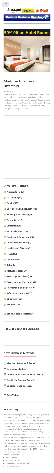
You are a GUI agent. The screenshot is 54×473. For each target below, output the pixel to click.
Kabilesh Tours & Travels (21, 380)
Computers (13, 220)
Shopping (12, 298)
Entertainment (15, 231)
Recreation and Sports (19, 287)
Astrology (12, 197)
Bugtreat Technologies (20, 385)
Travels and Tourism (18, 313)
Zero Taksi (13, 395)
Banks (10, 203)
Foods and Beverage (18, 237)
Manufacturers (15, 270)
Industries (12, 259)
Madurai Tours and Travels (22, 363)
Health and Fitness (17, 248)
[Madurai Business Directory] (27, 18)
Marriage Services (17, 276)
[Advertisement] (27, 149)
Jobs (9, 265)
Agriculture (13, 191)
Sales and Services (17, 293)
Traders (11, 304)
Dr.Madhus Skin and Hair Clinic (25, 374)
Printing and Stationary (20, 282)
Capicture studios (16, 369)
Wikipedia (15, 454)
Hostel (10, 253)
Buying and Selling (18, 214)
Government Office (17, 242)
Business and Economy (20, 208)
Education (12, 225)
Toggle (5, 5)
